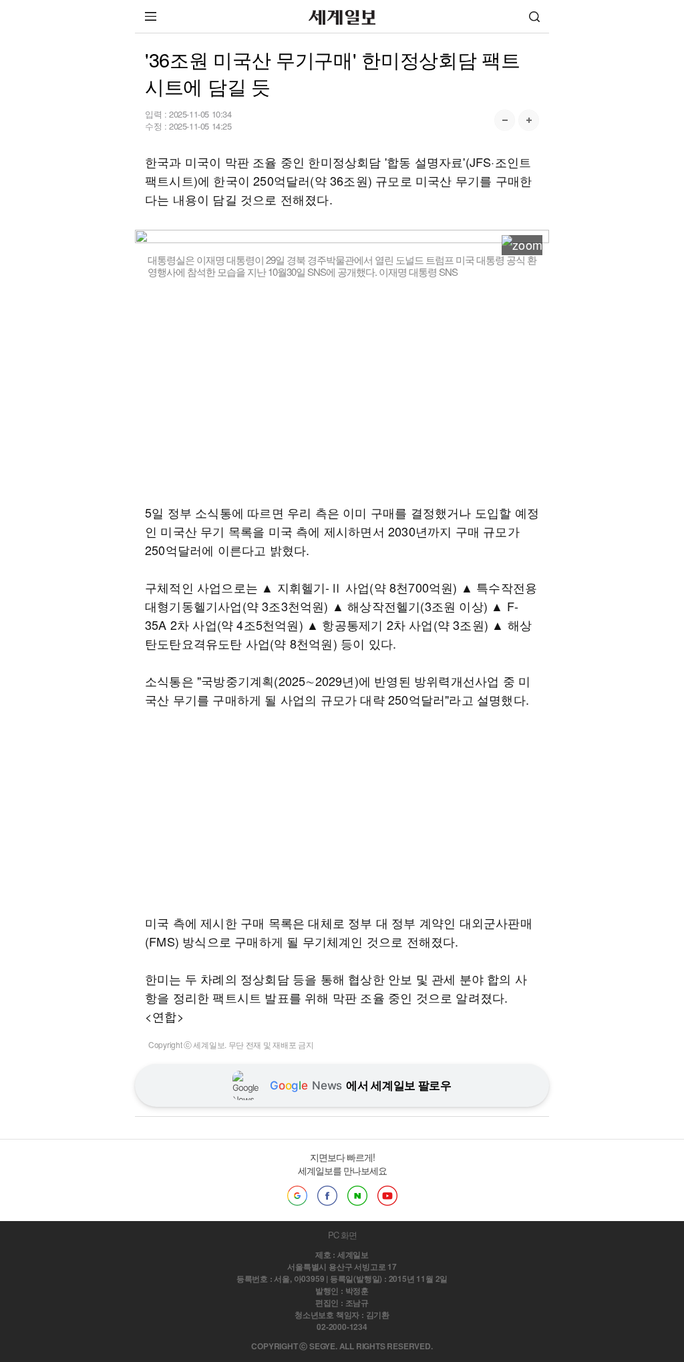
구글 (297, 1196)
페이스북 (327, 1196)
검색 (534, 16)
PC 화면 (342, 1234)
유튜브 (387, 1196)
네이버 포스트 (357, 1196)
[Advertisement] (342, 390)
